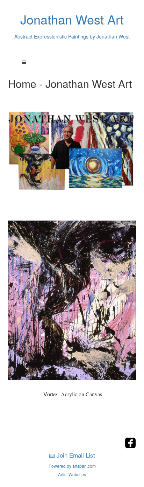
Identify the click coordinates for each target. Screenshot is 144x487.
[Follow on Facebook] (130, 446)
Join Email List (76, 455)
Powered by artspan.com (72, 466)
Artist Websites (72, 474)
